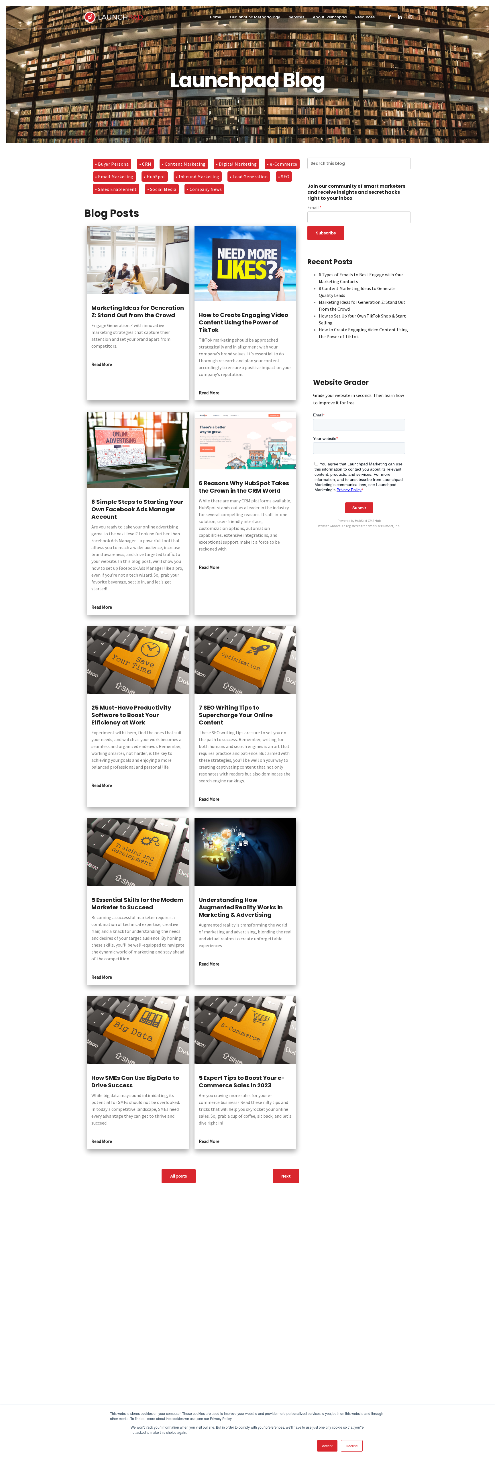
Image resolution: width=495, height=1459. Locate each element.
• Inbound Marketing (197, 176)
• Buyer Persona (112, 164)
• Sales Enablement (116, 189)
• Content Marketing (184, 164)
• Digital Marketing (236, 164)
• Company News (204, 189)
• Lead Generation (249, 176)
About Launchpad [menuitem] (330, 17)
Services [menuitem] (296, 17)
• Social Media (161, 189)
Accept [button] (327, 1445)
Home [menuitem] (215, 17)
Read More (101, 364)
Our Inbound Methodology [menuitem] (255, 17)
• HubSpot (155, 176)
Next (285, 1176)
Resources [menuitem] (365, 17)
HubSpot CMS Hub (368, 520)
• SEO (284, 176)
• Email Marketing (114, 176)
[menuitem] (389, 17)
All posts (178, 1176)
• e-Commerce (282, 164)
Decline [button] (352, 1445)
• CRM (145, 164)
